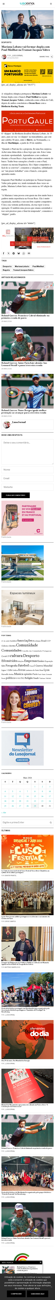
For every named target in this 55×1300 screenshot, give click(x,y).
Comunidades (11, 650)
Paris (35, 674)
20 (20, 801)
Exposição (49, 661)
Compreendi (16, 1294)
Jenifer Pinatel (10, 875)
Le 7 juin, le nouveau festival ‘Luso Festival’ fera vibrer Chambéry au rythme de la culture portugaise (25, 871)
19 (13, 801)
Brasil (44, 641)
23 (42, 801)
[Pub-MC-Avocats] (27, 237)
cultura (16, 656)
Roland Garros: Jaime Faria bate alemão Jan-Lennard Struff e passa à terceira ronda (24, 364)
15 (35, 796)
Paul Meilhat (38, 266)
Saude (36, 678)
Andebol (13, 641)
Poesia (3, 678)
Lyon (47, 670)
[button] (51, 822)
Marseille (4, 674)
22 (35, 801)
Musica (18, 674)
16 (42, 796)
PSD (18, 678)
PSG (22, 678)
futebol (23, 665)
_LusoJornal (17, 56)
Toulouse (42, 678)
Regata (6, 270)
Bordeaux (37, 641)
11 (5, 796)
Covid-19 (5, 656)
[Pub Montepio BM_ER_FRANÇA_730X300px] (27, 72)
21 (27, 801)
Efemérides (9, 661)
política (10, 678)
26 (13, 806)
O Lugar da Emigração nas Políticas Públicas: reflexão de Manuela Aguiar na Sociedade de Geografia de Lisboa (25, 963)
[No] (51, 1286)
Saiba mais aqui (37, 1294)
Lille (10, 670)
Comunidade (27, 645)
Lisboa (15, 670)
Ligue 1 (4, 670)
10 (50, 791)
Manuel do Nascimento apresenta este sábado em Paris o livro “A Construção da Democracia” (24, 1105)
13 (20, 796)
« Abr (3, 812)
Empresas (30, 661)
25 (5, 806)
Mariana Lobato (22, 266)
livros (21, 670)
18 (5, 801)
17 (50, 796)
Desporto (6, 42)
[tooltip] (3, 253)
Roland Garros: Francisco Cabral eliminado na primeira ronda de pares (25, 317)
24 (50, 801)
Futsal (31, 666)
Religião (29, 678)
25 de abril (5, 641)
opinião (28, 674)
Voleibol (48, 678)
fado (3, 666)
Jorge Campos (10, 921)
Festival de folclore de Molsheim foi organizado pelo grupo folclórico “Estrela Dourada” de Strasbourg (26, 1193)
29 (35, 806)
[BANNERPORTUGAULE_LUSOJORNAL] (27, 120)
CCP (48, 641)
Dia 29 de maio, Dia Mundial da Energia (15, 1061)
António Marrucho (12, 967)
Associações (24, 640)
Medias (11, 674)
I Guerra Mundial (43, 666)
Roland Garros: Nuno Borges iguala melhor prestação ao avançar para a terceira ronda (24, 411)
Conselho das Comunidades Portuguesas (36, 651)
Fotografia (11, 666)
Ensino (40, 661)
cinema (12, 646)
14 (27, 796)
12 (13, 796)
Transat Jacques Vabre (23, 270)
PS (16, 678)
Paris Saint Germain (45, 674)
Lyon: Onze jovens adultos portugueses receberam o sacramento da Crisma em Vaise (25, 917)
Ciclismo (4, 646)
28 (27, 806)
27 (20, 806)
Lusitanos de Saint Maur (34, 670)
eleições (21, 661)
